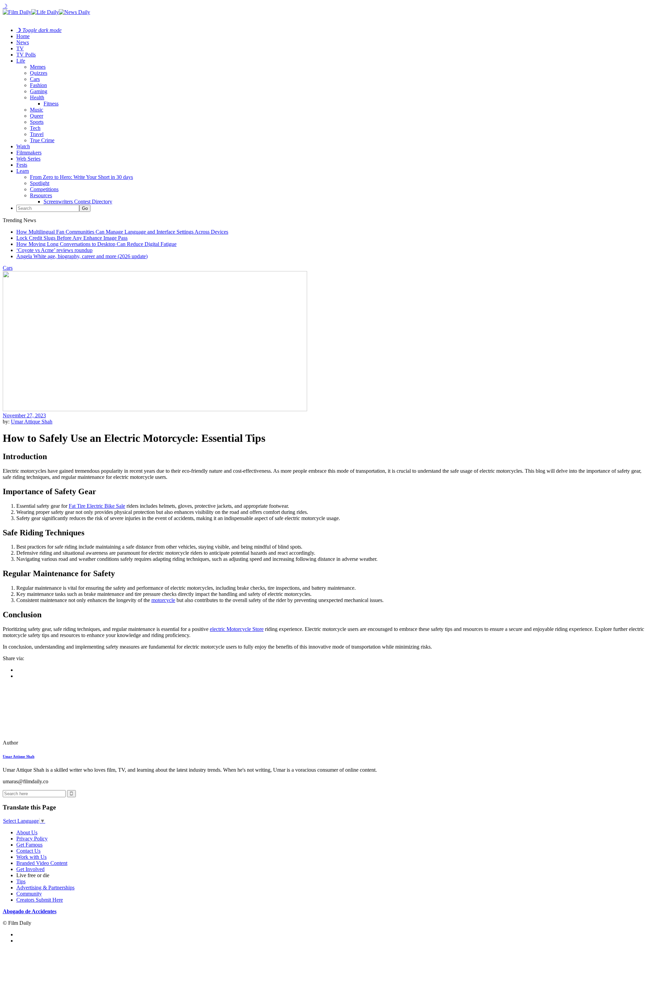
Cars (35, 79)
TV (20, 48)
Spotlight (39, 183)
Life (20, 61)
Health (37, 97)
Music (36, 110)
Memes (38, 67)
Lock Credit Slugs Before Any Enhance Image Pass (72, 238)
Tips (21, 881)
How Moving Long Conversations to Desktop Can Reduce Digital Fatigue (96, 244)
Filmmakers (28, 152)
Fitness (51, 103)
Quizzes (38, 73)
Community (29, 894)
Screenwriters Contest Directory (78, 201)
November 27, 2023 (24, 415)
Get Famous (29, 845)
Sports (37, 122)
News (22, 42)
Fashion (38, 85)
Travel (37, 134)
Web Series (28, 159)
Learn (22, 171)
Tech (35, 128)
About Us (26, 832)
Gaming (38, 91)
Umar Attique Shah (31, 421)
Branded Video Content (41, 863)
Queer (36, 116)
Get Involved (30, 869)
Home (23, 36)
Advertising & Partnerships (45, 887)
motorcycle (163, 600)
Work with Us (31, 857)
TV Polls (26, 54)
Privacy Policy (32, 838)
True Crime (42, 140)
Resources (41, 195)
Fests (21, 165)
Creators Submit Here (39, 900)
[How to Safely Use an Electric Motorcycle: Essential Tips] (49, 743)
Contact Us (28, 851)
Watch (23, 146)
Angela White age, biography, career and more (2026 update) (82, 256)
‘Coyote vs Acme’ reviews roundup (54, 250)
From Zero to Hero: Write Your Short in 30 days (81, 177)
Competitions (44, 189)
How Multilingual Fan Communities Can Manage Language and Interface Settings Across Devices (122, 232)
